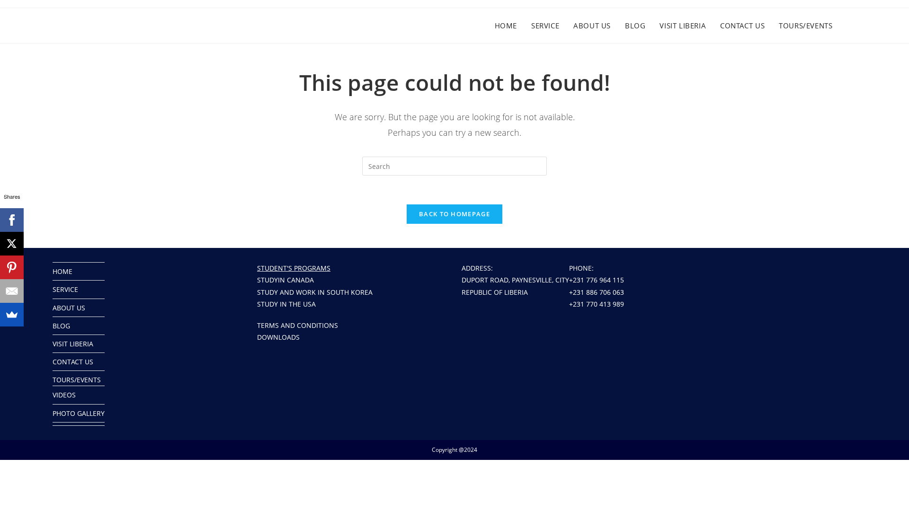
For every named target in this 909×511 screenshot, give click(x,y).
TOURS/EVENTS (77, 379)
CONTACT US (73, 361)
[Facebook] (12, 220)
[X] (12, 244)
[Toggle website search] (861, 25)
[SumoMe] (12, 314)
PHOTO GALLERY (79, 413)
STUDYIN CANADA (285, 279)
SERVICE (65, 289)
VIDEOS (64, 394)
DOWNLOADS (278, 337)
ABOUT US (69, 307)
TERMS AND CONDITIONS (297, 325)
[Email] (12, 291)
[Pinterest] (12, 267)
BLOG (61, 325)
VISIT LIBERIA (73, 343)
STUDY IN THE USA (286, 304)
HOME (62, 271)
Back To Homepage (454, 214)
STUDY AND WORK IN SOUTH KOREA (315, 292)
